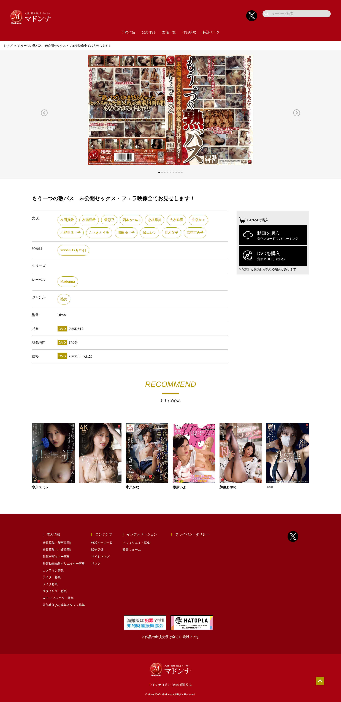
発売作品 (148, 32)
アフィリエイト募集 (136, 543)
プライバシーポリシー (192, 534)
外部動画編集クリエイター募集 (64, 563)
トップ (7, 45)
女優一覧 (169, 32)
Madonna (67, 281)
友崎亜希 (89, 220)
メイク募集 (50, 584)
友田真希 (67, 220)
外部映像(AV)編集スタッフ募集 (64, 605)
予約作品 (128, 32)
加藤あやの (228, 487)
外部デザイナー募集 (56, 556)
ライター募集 (52, 577)
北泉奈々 (198, 220)
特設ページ (211, 32)
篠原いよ (179, 487)
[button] (44, 112)
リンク (95, 563)
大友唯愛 (176, 220)
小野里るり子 (70, 233)
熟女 (63, 299)
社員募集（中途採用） (58, 549)
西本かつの (131, 220)
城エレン (149, 233)
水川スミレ (40, 487)
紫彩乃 (109, 220)
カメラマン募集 (53, 570)
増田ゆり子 (126, 233)
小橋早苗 (154, 220)
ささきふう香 (99, 233)
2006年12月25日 (73, 250)
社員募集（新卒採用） (58, 543)
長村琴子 (171, 233)
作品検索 (189, 32)
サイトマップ (100, 556)
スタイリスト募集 (55, 591)
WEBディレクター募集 (58, 598)
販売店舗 (97, 549)
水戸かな (132, 487)
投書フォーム (132, 549)
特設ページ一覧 (101, 543)
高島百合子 (195, 233)
